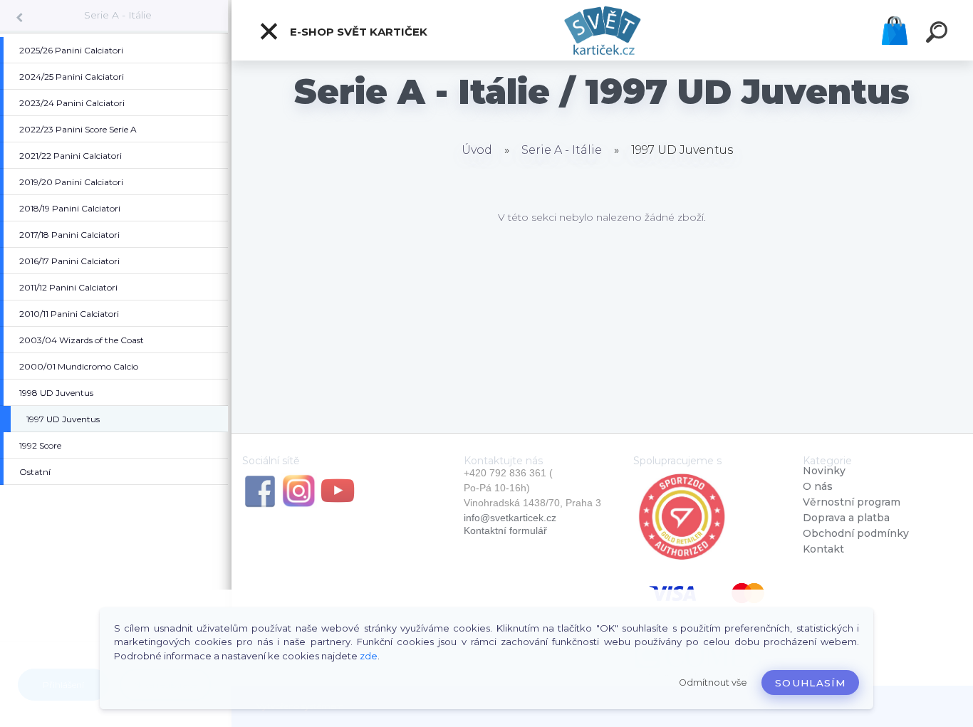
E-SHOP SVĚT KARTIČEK (357, 31)
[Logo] (602, 30)
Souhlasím (810, 683)
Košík (894, 30)
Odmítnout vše (713, 682)
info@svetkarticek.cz (510, 517)
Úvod (477, 150)
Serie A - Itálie (118, 15)
